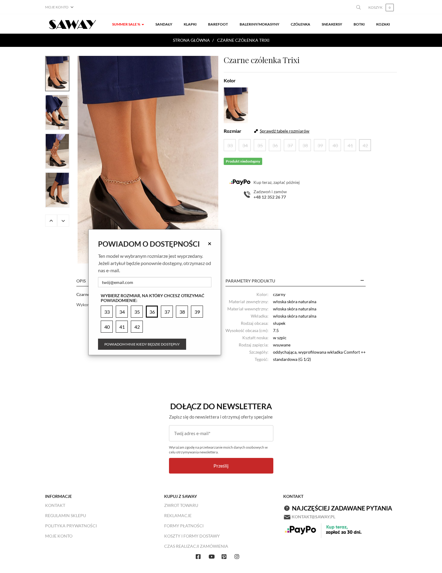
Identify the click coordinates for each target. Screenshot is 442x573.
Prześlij (221, 465)
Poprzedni (51, 221)
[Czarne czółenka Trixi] (148, 160)
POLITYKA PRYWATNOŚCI (71, 525)
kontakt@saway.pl (313, 516)
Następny (63, 221)
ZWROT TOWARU (181, 505)
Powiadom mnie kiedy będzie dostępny (142, 344)
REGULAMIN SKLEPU (65, 515)
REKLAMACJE (178, 515)
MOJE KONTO (58, 535)
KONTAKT (55, 505)
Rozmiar (232, 131)
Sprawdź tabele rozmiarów (284, 130)
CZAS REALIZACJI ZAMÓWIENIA (196, 546)
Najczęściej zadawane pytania (342, 508)
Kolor (230, 80)
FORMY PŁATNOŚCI (184, 525)
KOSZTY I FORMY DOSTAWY (192, 535)
